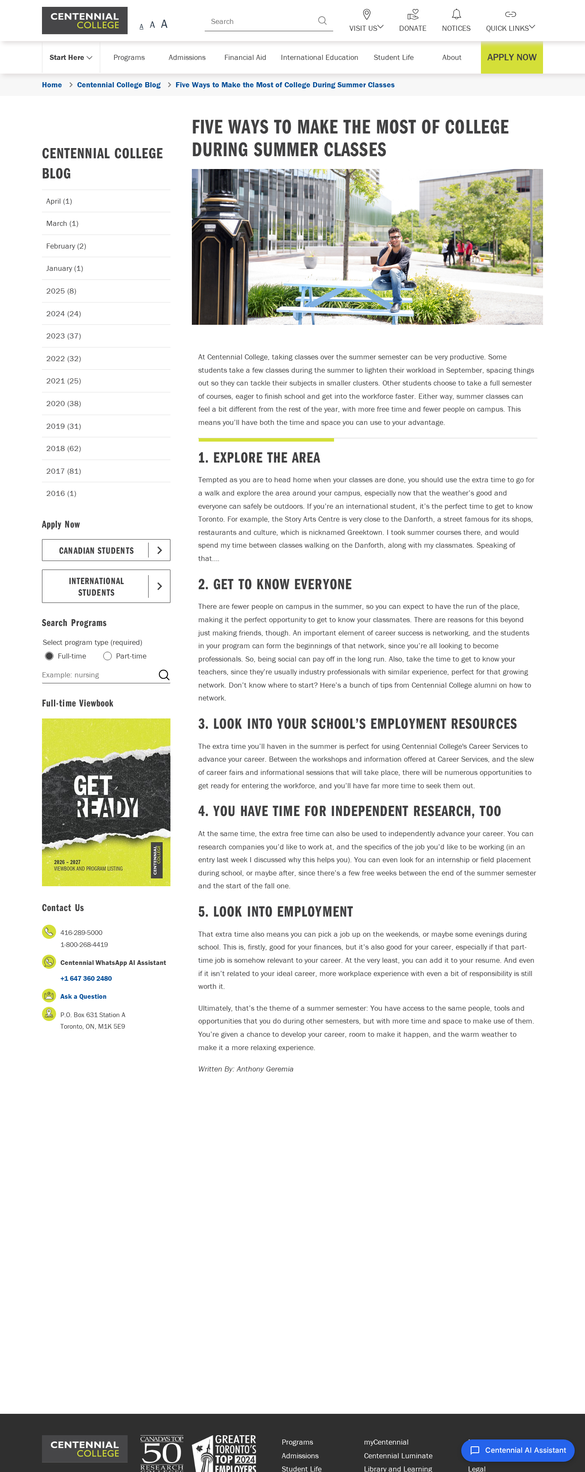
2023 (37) (63, 336)
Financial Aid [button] (250, 57)
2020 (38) (63, 403)
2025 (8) (61, 291)
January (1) (64, 268)
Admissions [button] (190, 57)
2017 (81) (63, 471)
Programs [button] (130, 57)
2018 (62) (63, 448)
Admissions (300, 1455)
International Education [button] (322, 57)
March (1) (62, 223)
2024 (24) (63, 313)
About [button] (454, 57)
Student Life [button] (395, 57)
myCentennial (386, 1442)
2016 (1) (61, 493)
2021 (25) (63, 381)
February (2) (66, 246)
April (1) (59, 201)
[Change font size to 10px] (152, 25)
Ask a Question (83, 996)
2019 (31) (63, 426)
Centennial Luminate (398, 1455)
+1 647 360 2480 (86, 978)
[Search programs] (164, 674)
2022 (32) (63, 358)
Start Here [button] (67, 57)
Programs (297, 1442)
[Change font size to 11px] (163, 25)
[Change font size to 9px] (141, 25)
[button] (381, 20)
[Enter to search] (339, 20)
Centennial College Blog (102, 162)
